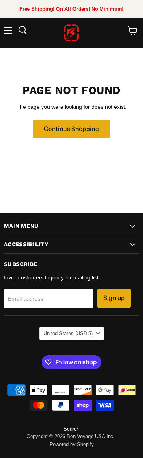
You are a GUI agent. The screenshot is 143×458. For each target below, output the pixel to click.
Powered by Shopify (72, 444)
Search (71, 429)
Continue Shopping (71, 128)
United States (68, 333)
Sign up (114, 298)
